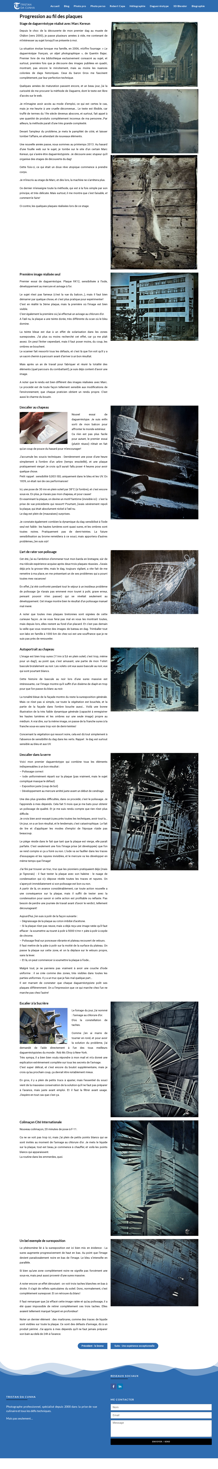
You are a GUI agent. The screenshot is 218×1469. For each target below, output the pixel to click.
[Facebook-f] (113, 1386)
